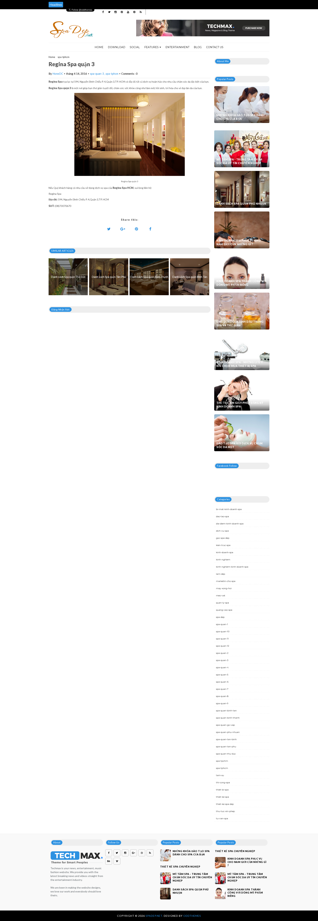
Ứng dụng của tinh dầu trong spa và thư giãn (240, 323)
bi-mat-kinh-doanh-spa (229, 509)
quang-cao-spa (224, 609)
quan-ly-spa (222, 602)
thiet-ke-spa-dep (225, 804)
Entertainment (177, 47)
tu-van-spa (222, 818)
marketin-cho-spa (225, 581)
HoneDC (57, 73)
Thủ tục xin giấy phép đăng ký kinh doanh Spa (239, 404)
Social (135, 47)
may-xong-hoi (224, 588)
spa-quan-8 (222, 696)
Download (116, 47)
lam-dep (220, 574)
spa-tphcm (63, 56)
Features (151, 47)
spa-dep (220, 617)
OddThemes (192, 915)
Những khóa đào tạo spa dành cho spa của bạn (240, 117)
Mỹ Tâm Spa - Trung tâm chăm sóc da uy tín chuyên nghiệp (239, 161)
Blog (198, 47)
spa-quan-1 (222, 624)
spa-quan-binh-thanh (228, 717)
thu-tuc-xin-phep (225, 811)
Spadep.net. (155, 915)
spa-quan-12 (222, 645)
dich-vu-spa (222, 530)
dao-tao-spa (222, 516)
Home (99, 47)
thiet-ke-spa (222, 796)
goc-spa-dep (222, 538)
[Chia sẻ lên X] (109, 229)
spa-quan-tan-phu (226, 746)
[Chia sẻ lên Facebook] (150, 229)
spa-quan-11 (222, 638)
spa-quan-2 (222, 653)
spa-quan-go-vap (225, 725)
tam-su (220, 775)
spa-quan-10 (222, 631)
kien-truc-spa (223, 545)
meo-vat (220, 595)
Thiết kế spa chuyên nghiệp (180, 866)
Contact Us (214, 47)
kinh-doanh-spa (224, 552)
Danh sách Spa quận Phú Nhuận (241, 203)
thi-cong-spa (223, 782)
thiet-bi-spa (222, 789)
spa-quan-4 (222, 667)
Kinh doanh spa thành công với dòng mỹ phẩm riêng (241, 283)
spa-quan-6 (222, 681)
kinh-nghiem (223, 559)
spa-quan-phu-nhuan (228, 732)
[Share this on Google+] (123, 229)
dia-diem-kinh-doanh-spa (229, 523)
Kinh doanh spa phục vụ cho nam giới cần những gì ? (238, 242)
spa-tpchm (222, 760)
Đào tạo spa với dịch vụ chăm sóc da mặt (239, 445)
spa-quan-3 (97, 73)
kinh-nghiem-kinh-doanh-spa (232, 566)
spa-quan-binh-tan (226, 710)
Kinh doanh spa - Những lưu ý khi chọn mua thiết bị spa (239, 364)
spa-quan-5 (222, 674)
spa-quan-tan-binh (226, 739)
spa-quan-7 (222, 689)
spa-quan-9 (222, 703)
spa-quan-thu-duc (226, 753)
